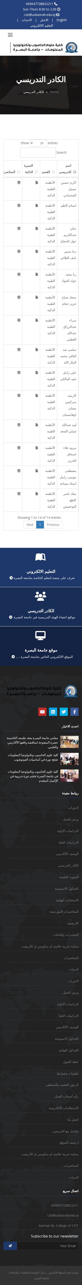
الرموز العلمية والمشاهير (62, 1084)
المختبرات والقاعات (66, 934)
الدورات (73, 807)
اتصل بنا (73, 1119)
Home (54, 92)
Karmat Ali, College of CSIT (59, 1225)
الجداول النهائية (69, 1050)
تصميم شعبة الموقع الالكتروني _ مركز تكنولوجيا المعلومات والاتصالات (43, 1272)
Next (29, 524)
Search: (61, 152)
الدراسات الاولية (68, 831)
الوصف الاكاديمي (67, 854)
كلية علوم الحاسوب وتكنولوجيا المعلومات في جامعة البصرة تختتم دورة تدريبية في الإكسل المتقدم (33, 776)
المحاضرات (71, 958)
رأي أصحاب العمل (66, 1096)
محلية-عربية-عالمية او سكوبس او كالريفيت (50, 946)
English (61, 20)
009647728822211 (39, 4)
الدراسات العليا (69, 842)
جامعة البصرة (41, 1278)
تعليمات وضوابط (68, 1073)
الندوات (74, 969)
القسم (46, 172)
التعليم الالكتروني (41, 25)
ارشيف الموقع (69, 1142)
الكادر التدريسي (68, 865)
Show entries (39, 143)
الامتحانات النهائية (67, 900)
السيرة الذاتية (28, 168)
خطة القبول (71, 1062)
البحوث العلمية (69, 877)
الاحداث (27, 20)
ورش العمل (71, 819)
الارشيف (73, 923)
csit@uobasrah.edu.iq (39, 15)
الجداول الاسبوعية (67, 888)
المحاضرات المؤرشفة (64, 911)
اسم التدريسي (65, 168)
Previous (53, 524)
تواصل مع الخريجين (66, 1131)
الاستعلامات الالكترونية (64, 1108)
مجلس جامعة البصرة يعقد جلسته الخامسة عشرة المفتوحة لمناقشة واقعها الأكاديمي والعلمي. (32, 742)
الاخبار (44, 20)
